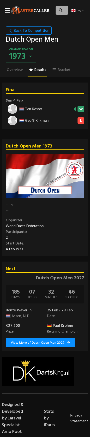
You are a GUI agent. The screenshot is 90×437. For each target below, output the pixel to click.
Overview (15, 70)
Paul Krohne (63, 325)
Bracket (64, 70)
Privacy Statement (79, 418)
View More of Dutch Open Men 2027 (38, 342)
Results (40, 70)
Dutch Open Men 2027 (60, 278)
